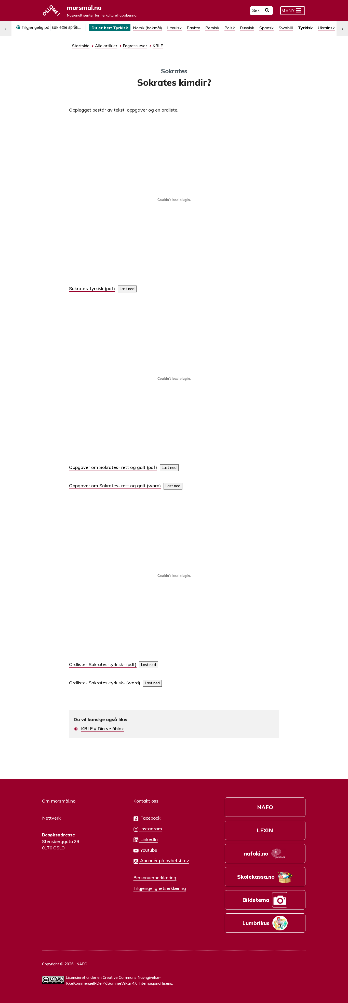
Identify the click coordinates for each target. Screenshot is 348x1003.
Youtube (148, 850)
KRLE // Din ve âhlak (102, 728)
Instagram (150, 828)
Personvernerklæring (154, 877)
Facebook (149, 818)
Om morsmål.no (58, 801)
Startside (80, 45)
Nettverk (51, 818)
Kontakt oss (145, 801)
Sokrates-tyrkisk (86, 288)
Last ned (127, 289)
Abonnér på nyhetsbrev (164, 860)
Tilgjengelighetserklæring (159, 888)
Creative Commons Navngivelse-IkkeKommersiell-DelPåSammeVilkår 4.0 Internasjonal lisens (119, 980)
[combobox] (68, 27)
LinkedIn (148, 839)
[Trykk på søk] (267, 11)
